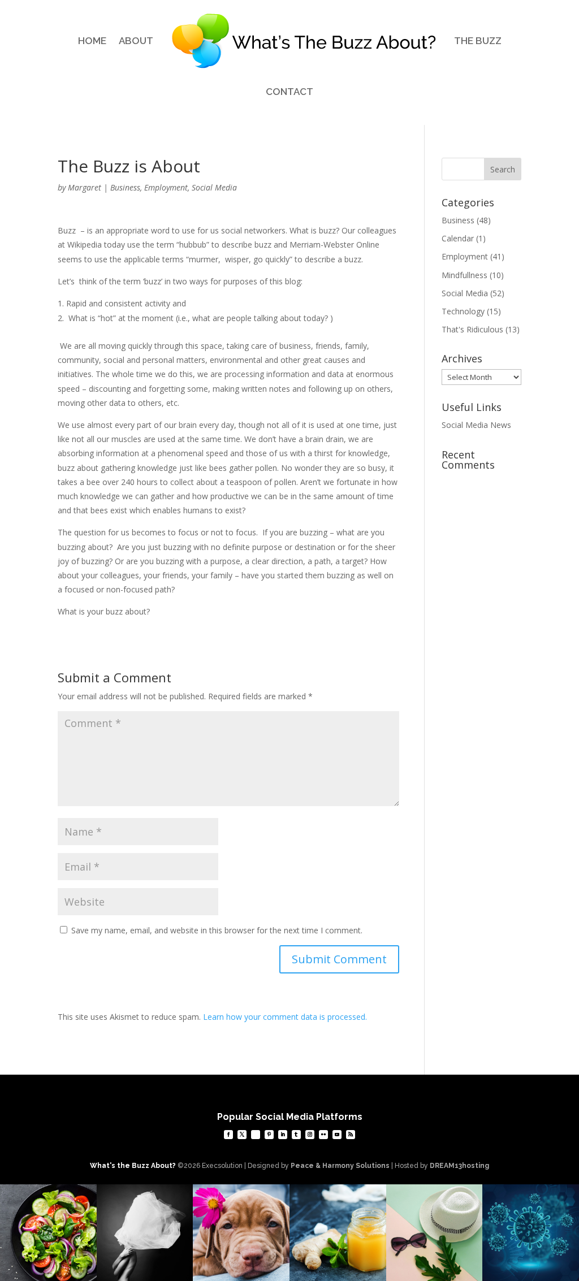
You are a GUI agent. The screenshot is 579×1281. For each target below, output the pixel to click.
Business (125, 187)
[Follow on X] (242, 1134)
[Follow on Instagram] (309, 1134)
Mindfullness (464, 275)
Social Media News (476, 424)
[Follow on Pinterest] (269, 1134)
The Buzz (478, 40)
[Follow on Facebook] (228, 1134)
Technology (463, 311)
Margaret (84, 187)
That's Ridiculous (472, 329)
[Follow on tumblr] (296, 1134)
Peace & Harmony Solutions (340, 1166)
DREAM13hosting (459, 1166)
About (136, 40)
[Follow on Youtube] (337, 1134)
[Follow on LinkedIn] (282, 1134)
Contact (289, 91)
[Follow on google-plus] (255, 1134)
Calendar (458, 238)
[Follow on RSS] (350, 1134)
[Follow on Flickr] (323, 1134)
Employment (166, 187)
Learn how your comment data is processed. (285, 1016)
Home (92, 40)
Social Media (214, 187)
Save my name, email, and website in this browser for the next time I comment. (216, 930)
